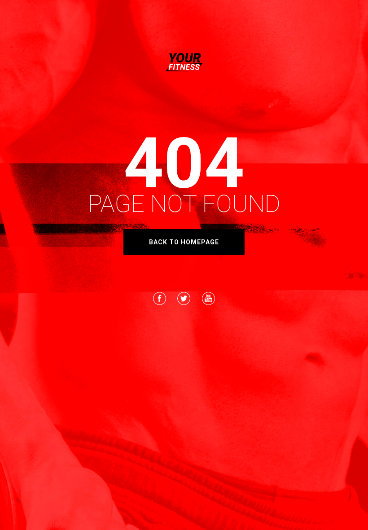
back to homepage (184, 242)
